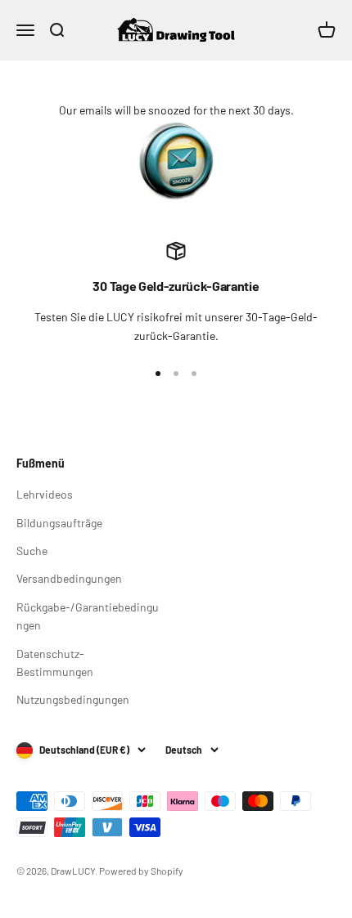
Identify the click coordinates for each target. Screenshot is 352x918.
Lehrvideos (44, 494)
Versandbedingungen (69, 578)
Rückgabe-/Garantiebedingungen (87, 616)
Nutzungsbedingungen (72, 699)
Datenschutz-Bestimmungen (54, 662)
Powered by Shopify (141, 870)
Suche (31, 551)
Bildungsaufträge (59, 523)
